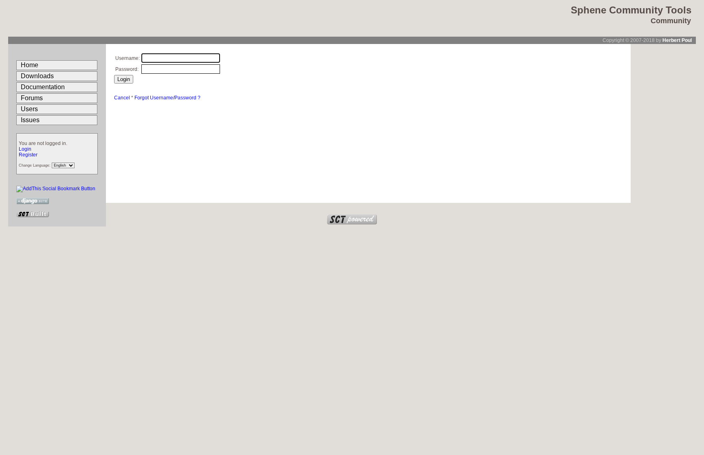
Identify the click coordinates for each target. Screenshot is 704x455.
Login (25, 149)
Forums (32, 98)
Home (29, 65)
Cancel (122, 98)
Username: (127, 58)
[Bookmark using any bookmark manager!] (55, 188)
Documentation (43, 87)
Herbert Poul (677, 40)
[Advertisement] (663, 166)
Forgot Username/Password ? (167, 98)
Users (29, 109)
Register (28, 155)
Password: (127, 69)
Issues (30, 119)
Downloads (37, 76)
